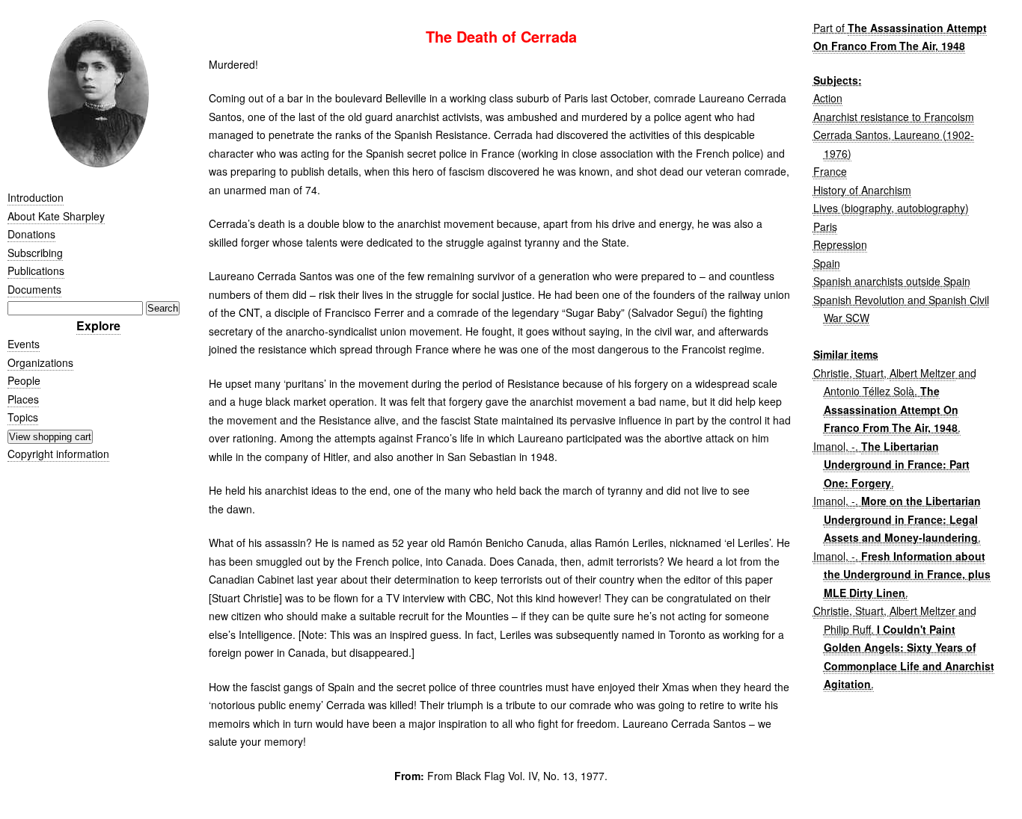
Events (23, 343)
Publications (35, 270)
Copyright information (58, 453)
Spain (826, 263)
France (830, 171)
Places (23, 399)
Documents (34, 289)
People (23, 380)
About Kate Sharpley (56, 215)
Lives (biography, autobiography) (891, 207)
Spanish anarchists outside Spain (891, 280)
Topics (22, 417)
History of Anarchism (862, 189)
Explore (98, 325)
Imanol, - (834, 446)
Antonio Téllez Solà (869, 390)
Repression (840, 244)
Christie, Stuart (848, 372)
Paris (825, 226)
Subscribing (35, 252)
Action (827, 97)
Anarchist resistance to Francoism (893, 116)
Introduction (35, 197)
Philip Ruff (847, 629)
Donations (31, 233)
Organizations (40, 362)
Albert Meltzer (922, 372)
